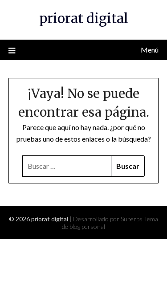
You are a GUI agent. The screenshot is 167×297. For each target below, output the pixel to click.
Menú (150, 49)
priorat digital (83, 18)
